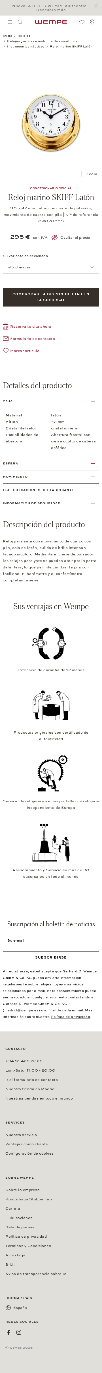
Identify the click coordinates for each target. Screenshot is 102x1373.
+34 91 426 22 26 (23, 1061)
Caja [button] (8, 401)
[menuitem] (10, 22)
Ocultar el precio (75, 237)
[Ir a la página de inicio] (51, 22)
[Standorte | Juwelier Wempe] (92, 22)
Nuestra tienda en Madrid (29, 1089)
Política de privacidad (70, 1017)
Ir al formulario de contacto (31, 1079)
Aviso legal (16, 1255)
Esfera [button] (10, 463)
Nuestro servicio (21, 1135)
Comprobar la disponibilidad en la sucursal (51, 297)
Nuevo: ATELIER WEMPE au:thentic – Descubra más (51, 8)
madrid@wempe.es (22, 1010)
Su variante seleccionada (25, 256)
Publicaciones (19, 1218)
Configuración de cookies (29, 1153)
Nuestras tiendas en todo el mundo (39, 1098)
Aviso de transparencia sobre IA (36, 1274)
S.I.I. (10, 1264)
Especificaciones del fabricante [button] (38, 490)
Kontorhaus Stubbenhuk (29, 1199)
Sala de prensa (20, 1227)
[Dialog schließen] (97, 6)
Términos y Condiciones (28, 1246)
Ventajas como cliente (26, 1144)
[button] (27, 327)
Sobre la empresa (22, 1190)
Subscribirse (51, 957)
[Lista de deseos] (82, 22)
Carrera (12, 1208)
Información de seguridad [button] (32, 503)
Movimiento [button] (15, 477)
